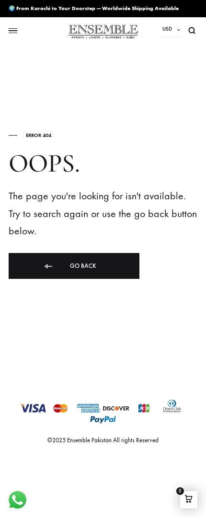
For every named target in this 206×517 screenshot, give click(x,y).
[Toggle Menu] (13, 31)
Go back (82, 265)
